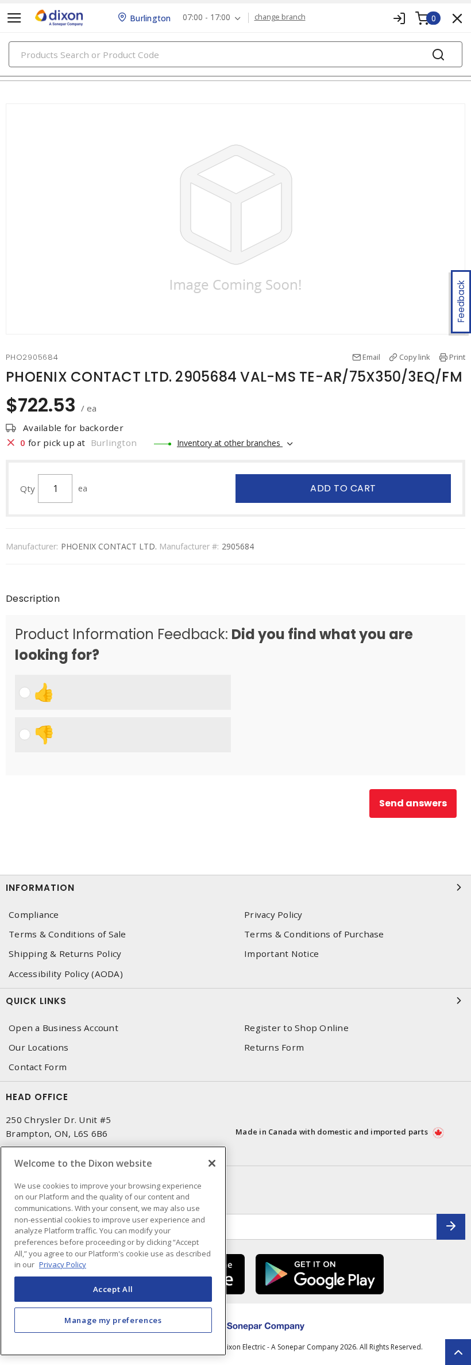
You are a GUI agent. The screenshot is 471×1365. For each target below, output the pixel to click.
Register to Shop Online (296, 1027)
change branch (280, 17)
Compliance (34, 914)
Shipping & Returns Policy (65, 953)
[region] (113, 1251)
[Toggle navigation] (14, 18)
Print (457, 357)
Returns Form (274, 1047)
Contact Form (38, 1067)
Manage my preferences (113, 1320)
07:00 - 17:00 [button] (206, 17)
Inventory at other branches (230, 442)
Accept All (113, 1289)
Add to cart (343, 488)
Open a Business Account (63, 1027)
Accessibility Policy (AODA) (66, 973)
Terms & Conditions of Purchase (314, 934)
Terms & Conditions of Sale (67, 934)
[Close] (212, 1163)
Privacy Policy (273, 914)
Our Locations (38, 1047)
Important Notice (281, 953)
